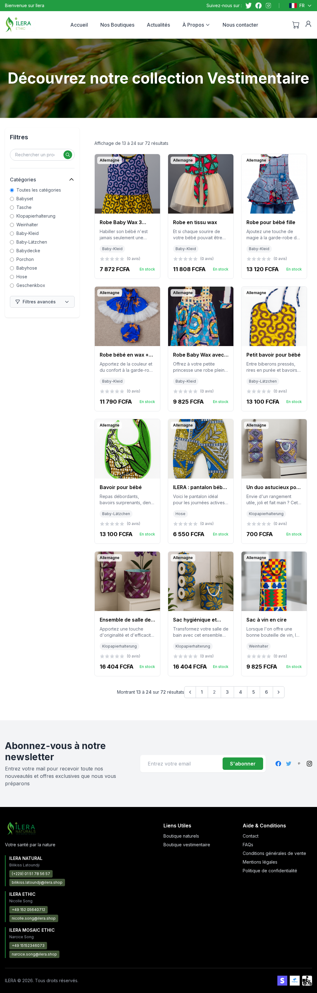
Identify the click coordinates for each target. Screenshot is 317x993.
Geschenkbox (30, 285)
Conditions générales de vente (274, 853)
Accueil (79, 25)
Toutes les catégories (38, 190)
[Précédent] (190, 692)
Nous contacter (240, 25)
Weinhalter (27, 224)
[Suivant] (278, 692)
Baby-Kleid (27, 233)
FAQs (248, 844)
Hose (21, 276)
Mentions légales (260, 862)
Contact (250, 836)
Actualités (158, 25)
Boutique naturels (181, 836)
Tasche (24, 207)
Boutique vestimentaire (186, 844)
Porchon (25, 259)
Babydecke (28, 250)
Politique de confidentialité (270, 870)
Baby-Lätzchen (31, 242)
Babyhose (26, 268)
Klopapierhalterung (35, 216)
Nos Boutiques (117, 25)
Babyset (24, 198)
